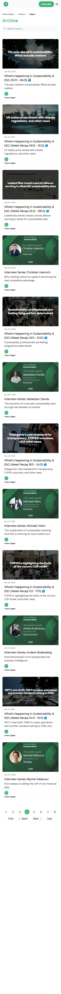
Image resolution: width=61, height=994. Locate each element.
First (10, 818)
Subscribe (46, 4)
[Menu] (57, 3)
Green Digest (8, 14)
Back (25, 818)
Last (49, 818)
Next (36, 818)
